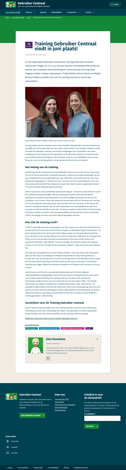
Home (7, 17)
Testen (88, 328)
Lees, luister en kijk (18, 17)
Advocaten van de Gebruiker (65, 405)
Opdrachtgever (60, 410)
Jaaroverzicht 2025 (62, 399)
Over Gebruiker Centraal (30, 415)
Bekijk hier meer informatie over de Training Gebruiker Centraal (51, 318)
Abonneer (90, 426)
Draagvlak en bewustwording (48, 328)
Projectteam (59, 402)
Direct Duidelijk (30, 328)
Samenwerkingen (61, 407)
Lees (28, 17)
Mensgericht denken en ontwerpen (72, 328)
